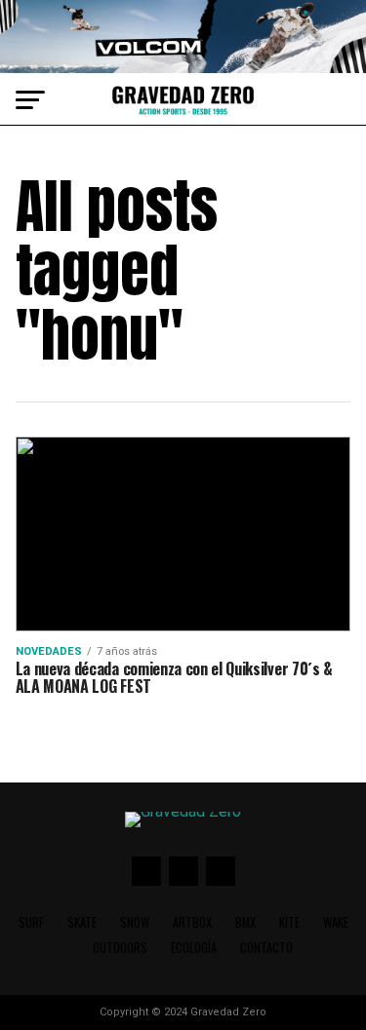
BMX (245, 922)
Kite (289, 922)
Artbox (192, 922)
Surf (31, 922)
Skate (82, 922)
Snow (134, 922)
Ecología (194, 947)
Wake (335, 922)
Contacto (266, 947)
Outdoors (120, 947)
